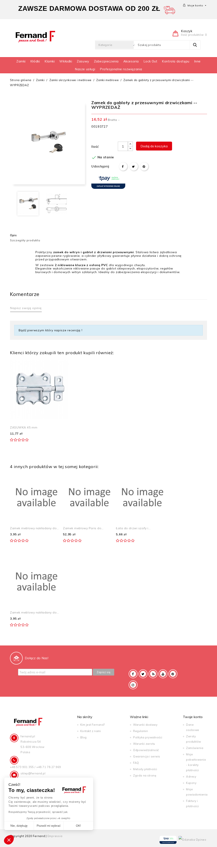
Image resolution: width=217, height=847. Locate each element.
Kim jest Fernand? (92, 724)
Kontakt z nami (90, 731)
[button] (9, 840)
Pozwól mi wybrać (49, 825)
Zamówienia (194, 748)
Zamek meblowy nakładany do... (34, 528)
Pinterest (144, 166)
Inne (197, 61)
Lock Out (150, 61)
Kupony (191, 783)
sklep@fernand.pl (33, 773)
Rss (153, 674)
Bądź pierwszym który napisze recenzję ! (50, 330)
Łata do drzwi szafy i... (133, 528)
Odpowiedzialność (146, 750)
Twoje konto (193, 717)
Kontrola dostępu (175, 61)
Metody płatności (145, 769)
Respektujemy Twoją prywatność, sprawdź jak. (38, 812)
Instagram (133, 685)
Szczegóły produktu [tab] (25, 240)
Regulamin (140, 731)
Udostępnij (123, 166)
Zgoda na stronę (144, 775)
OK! (78, 825)
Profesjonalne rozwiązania (121, 69)
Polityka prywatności (147, 737)
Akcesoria (131, 61)
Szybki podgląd (61, 364)
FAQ (136, 762)
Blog (83, 737)
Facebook (133, 674)
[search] (195, 44)
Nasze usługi (85, 69)
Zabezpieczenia (106, 61)
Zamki (21, 61)
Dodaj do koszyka (154, 146)
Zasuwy (83, 61)
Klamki (50, 61)
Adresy (191, 776)
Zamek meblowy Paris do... (83, 528)
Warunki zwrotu (144, 743)
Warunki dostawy (145, 724)
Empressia (55, 836)
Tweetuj (134, 166)
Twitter (143, 674)
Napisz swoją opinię (26, 308)
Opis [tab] (13, 235)
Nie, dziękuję (19, 825)
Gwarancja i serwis (146, 756)
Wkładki (65, 61)
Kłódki (35, 61)
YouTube (163, 674)
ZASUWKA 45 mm (23, 427)
